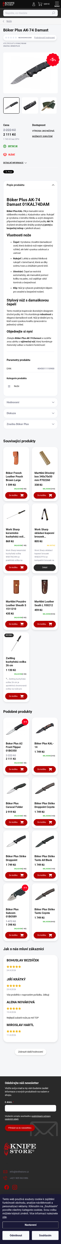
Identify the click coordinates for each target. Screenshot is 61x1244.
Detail (44, 567)
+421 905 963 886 (19, 1178)
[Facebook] (6, 1187)
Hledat (53, 13)
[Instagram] (14, 1187)
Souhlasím (45, 1235)
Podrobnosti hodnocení (44, 37)
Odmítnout (16, 1235)
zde (4, 1217)
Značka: (11, 46)
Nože (16, 386)
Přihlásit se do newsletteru (19, 1128)
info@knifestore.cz (19, 1171)
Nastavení (30, 1224)
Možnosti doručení (42, 136)
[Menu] (57, 4)
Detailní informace (13, 163)
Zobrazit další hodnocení (30, 1051)
